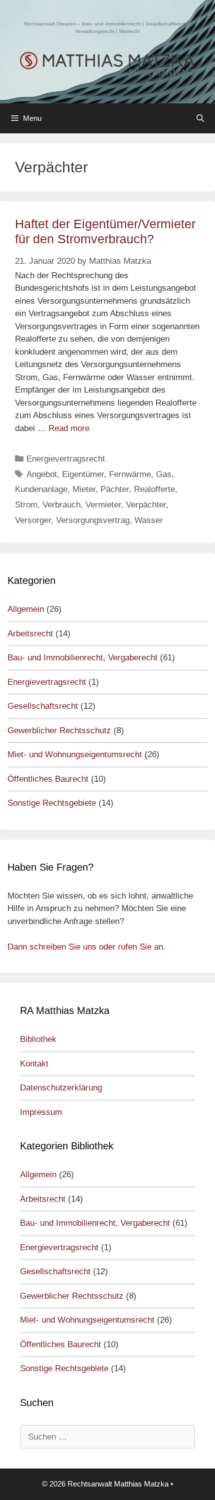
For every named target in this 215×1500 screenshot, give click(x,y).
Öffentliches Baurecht (48, 779)
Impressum (41, 1112)
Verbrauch (61, 504)
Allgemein (26, 609)
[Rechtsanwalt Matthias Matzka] (107, 63)
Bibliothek (38, 1039)
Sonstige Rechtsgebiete (52, 803)
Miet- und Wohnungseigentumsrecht (75, 754)
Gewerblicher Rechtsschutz (59, 730)
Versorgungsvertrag (93, 520)
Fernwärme (130, 474)
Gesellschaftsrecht (43, 706)
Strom (26, 504)
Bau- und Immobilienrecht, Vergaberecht (83, 657)
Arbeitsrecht (30, 633)
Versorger (33, 520)
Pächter (114, 489)
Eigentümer (83, 474)
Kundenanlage (41, 489)
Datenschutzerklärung (61, 1087)
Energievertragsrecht (65, 459)
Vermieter (103, 504)
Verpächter (146, 504)
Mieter (84, 489)
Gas (164, 474)
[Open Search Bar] (200, 118)
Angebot (41, 474)
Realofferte (154, 489)
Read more (69, 428)
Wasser (148, 520)
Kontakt (34, 1063)
